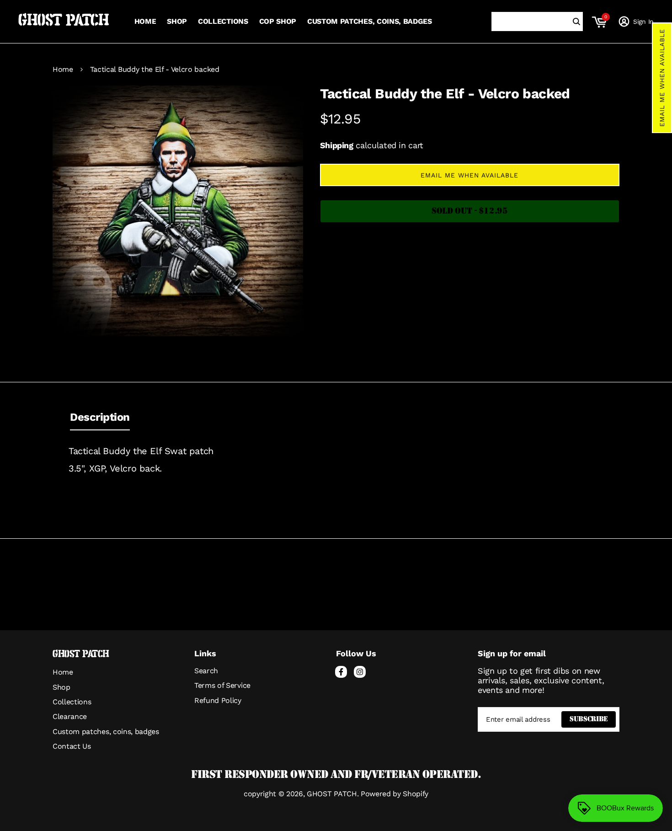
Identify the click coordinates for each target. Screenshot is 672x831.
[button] (662, 77)
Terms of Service (222, 685)
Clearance (70, 716)
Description (100, 417)
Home (63, 69)
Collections (72, 701)
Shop (61, 687)
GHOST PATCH (63, 21)
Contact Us (72, 746)
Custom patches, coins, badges (106, 731)
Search (206, 670)
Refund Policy (217, 700)
